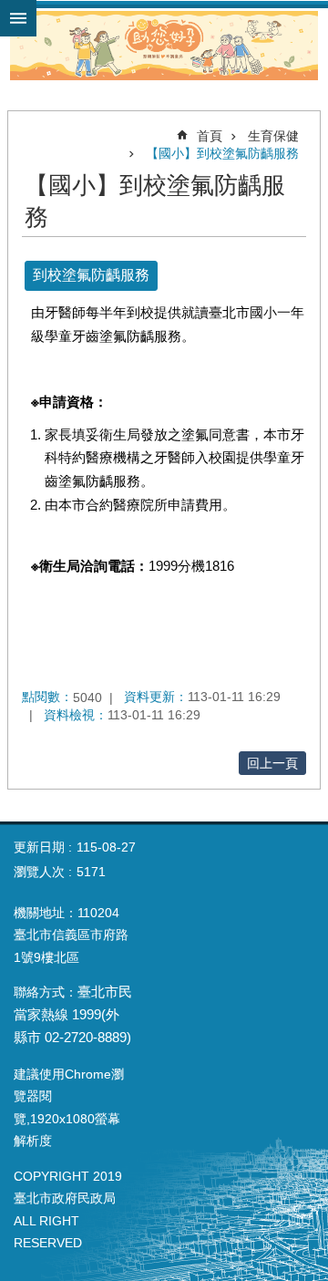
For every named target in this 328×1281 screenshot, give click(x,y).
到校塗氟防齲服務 (91, 275)
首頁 (209, 136)
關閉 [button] (18, 18)
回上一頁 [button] (272, 763)
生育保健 (273, 136)
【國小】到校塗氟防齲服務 (222, 153)
